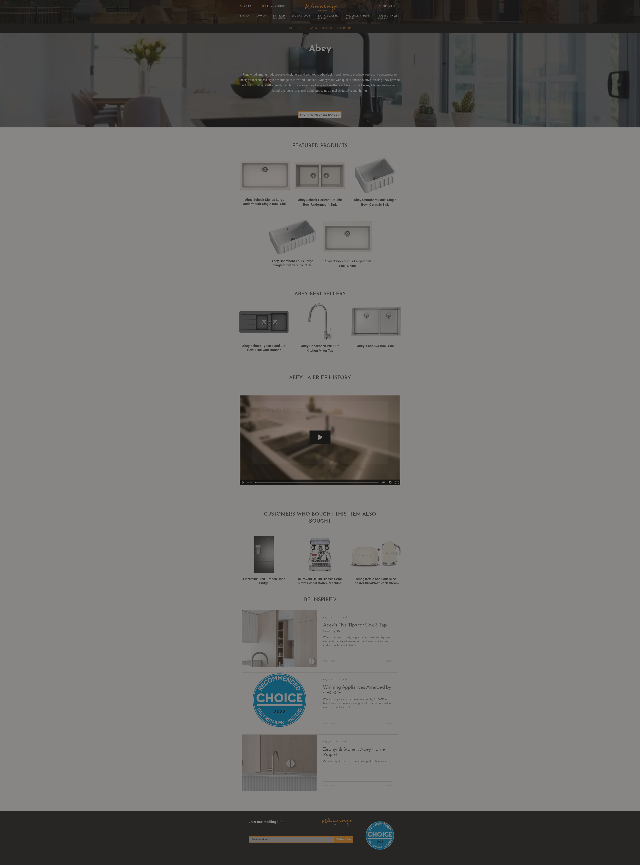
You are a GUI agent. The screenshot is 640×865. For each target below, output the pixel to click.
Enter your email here (274, 431)
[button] (444, 376)
